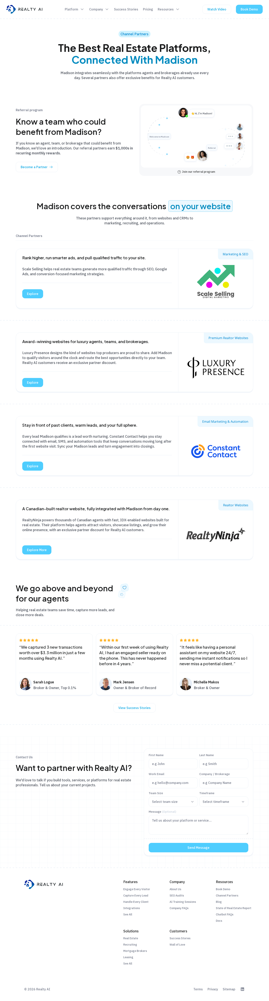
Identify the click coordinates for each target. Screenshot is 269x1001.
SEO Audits (177, 895)
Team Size (156, 793)
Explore (32, 294)
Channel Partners (227, 895)
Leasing (128, 957)
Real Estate (130, 938)
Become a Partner (34, 167)
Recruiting (130, 944)
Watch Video (216, 9)
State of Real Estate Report (233, 908)
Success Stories (180, 938)
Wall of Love (177, 944)
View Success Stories (134, 708)
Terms (198, 989)
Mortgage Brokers (135, 951)
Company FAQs (179, 908)
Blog (219, 902)
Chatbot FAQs (224, 914)
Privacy (213, 989)
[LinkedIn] (242, 989)
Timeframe (206, 793)
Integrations (131, 908)
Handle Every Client (135, 902)
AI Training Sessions (183, 902)
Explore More (37, 550)
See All (127, 914)
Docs (219, 921)
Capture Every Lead (135, 895)
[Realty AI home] (24, 9)
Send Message (198, 848)
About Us (175, 889)
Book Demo (249, 9)
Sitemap (229, 989)
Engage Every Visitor (136, 889)
